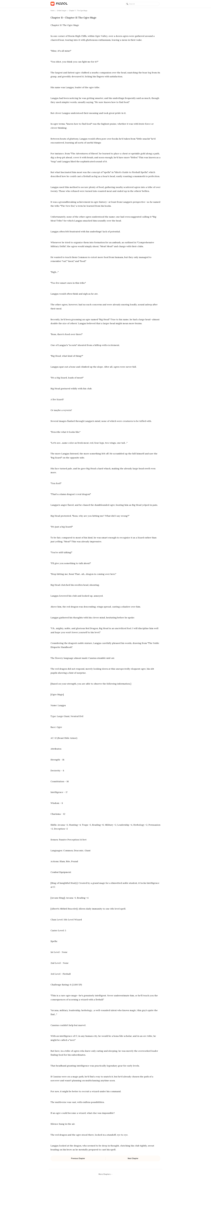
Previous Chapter (78, 1158)
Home (52, 10)
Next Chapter (133, 1158)
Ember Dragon (61, 10)
